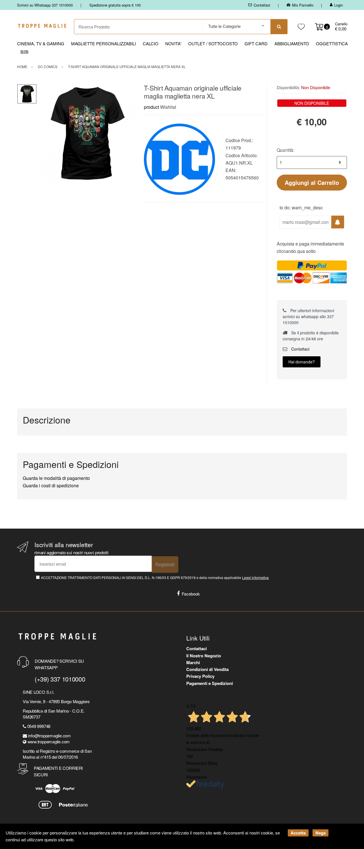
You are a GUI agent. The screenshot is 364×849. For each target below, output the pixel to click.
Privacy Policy (200, 676)
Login (338, 5)
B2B (24, 52)
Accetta (298, 833)
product (151, 107)
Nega (320, 833)
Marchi (193, 662)
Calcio (150, 43)
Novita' (173, 43)
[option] (86, 133)
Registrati (165, 564)
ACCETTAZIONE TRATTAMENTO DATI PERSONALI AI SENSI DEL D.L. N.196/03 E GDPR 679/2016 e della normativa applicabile (155, 577)
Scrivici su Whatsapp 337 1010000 (45, 5)
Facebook (191, 594)
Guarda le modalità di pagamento (56, 478)
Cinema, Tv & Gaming (40, 43)
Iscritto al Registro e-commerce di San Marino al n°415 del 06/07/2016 (57, 754)
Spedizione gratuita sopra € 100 (115, 5)
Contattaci (262, 5)
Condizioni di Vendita (207, 669)
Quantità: (286, 150)
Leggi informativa (255, 577)
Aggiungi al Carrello (312, 182)
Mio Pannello (302, 5)
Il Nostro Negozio (203, 655)
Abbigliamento (291, 43)
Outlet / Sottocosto (213, 43)
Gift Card (256, 43)
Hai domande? (301, 362)
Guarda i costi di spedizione (51, 485)
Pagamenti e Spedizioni (209, 683)
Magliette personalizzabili (103, 43)
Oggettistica (332, 43)
